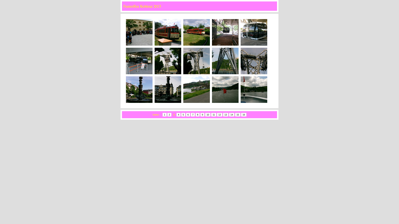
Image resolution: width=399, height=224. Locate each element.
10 (208, 114)
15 (237, 114)
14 (231, 114)
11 (214, 114)
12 (219, 114)
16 (244, 114)
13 (225, 114)
